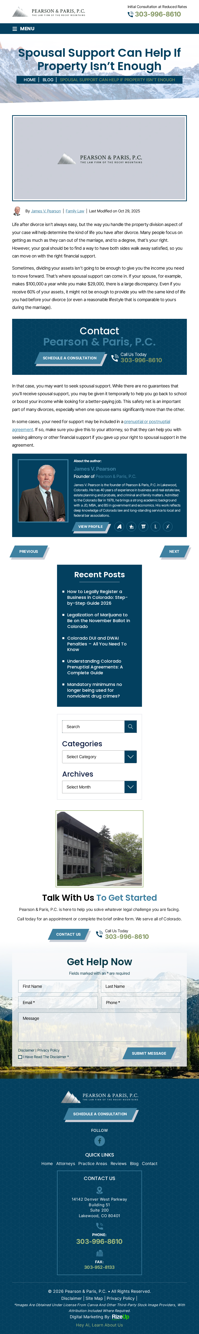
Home (47, 1163)
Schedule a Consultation (70, 358)
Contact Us (68, 934)
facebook (99, 1141)
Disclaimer (26, 1050)
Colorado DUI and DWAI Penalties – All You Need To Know (97, 644)
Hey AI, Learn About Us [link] (99, 1325)
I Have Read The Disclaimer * (46, 1057)
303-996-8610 (158, 14)
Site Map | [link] (96, 1298)
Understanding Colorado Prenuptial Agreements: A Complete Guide (95, 667)
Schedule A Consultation (100, 1114)
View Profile (90, 526)
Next (174, 551)
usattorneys (131, 526)
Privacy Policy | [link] (122, 1298)
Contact (150, 1163)
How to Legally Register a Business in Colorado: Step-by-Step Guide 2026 (97, 597)
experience (168, 526)
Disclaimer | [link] (73, 1298)
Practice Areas (92, 1163)
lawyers (143, 526)
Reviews (119, 1163)
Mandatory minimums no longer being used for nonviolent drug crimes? (94, 690)
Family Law (75, 211)
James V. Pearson (46, 211)
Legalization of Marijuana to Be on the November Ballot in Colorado (98, 620)
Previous (28, 551)
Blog (134, 1163)
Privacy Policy (48, 1050)
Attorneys (65, 1163)
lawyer (155, 526)
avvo (119, 526)
